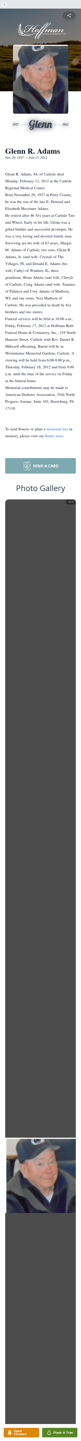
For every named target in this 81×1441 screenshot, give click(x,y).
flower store (54, 435)
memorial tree (57, 428)
